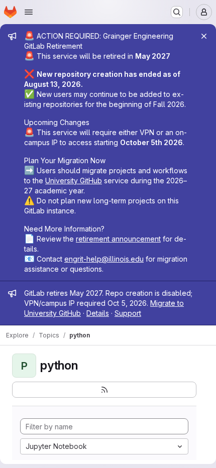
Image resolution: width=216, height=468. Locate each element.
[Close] (204, 36)
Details (97, 313)
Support (128, 313)
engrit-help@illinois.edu (104, 259)
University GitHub (73, 180)
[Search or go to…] (177, 12)
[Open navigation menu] (29, 12)
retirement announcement (118, 239)
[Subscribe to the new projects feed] (104, 390)
